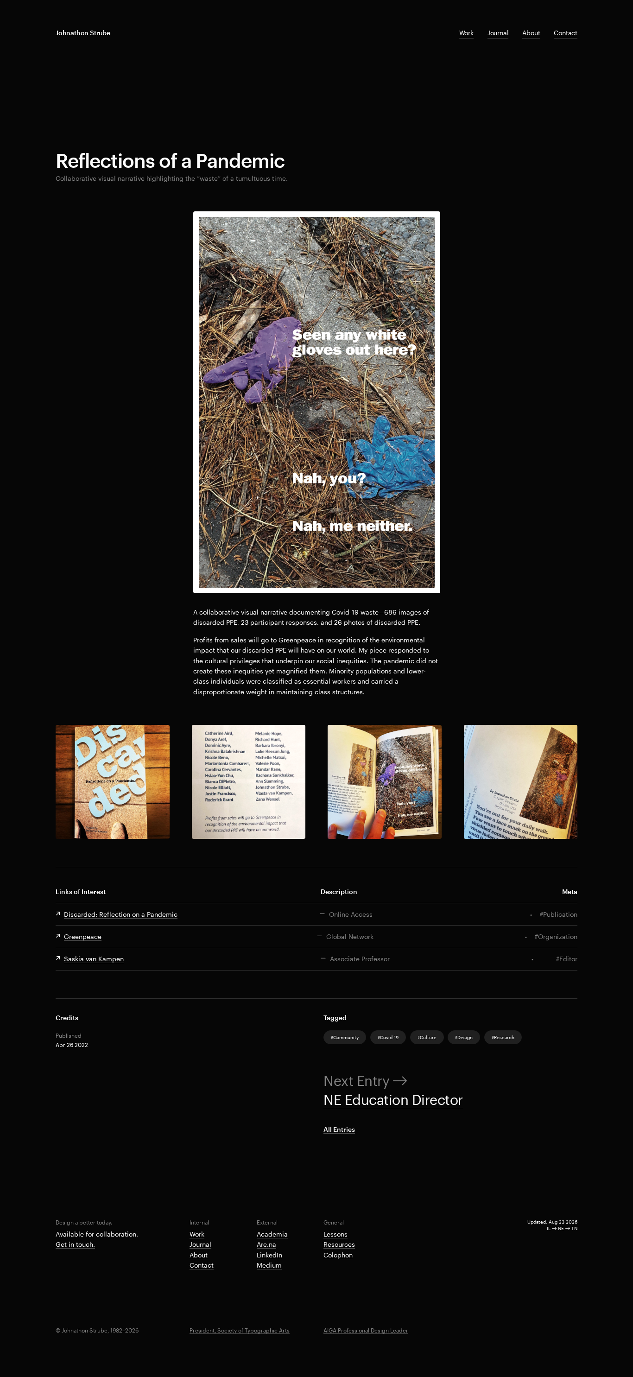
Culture (428, 1037)
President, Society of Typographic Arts (240, 1330)
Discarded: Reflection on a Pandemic (120, 914)
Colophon (338, 1255)
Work (466, 33)
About (531, 33)
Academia (272, 1234)
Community (346, 1037)
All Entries (339, 1129)
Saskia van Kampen (94, 959)
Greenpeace (297, 640)
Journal (498, 33)
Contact (565, 33)
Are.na (266, 1244)
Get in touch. (75, 1244)
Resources (339, 1244)
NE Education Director (393, 1099)
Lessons (335, 1234)
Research (504, 1037)
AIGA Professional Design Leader (365, 1330)
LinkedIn (269, 1255)
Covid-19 (389, 1037)
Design (465, 1037)
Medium (269, 1265)
